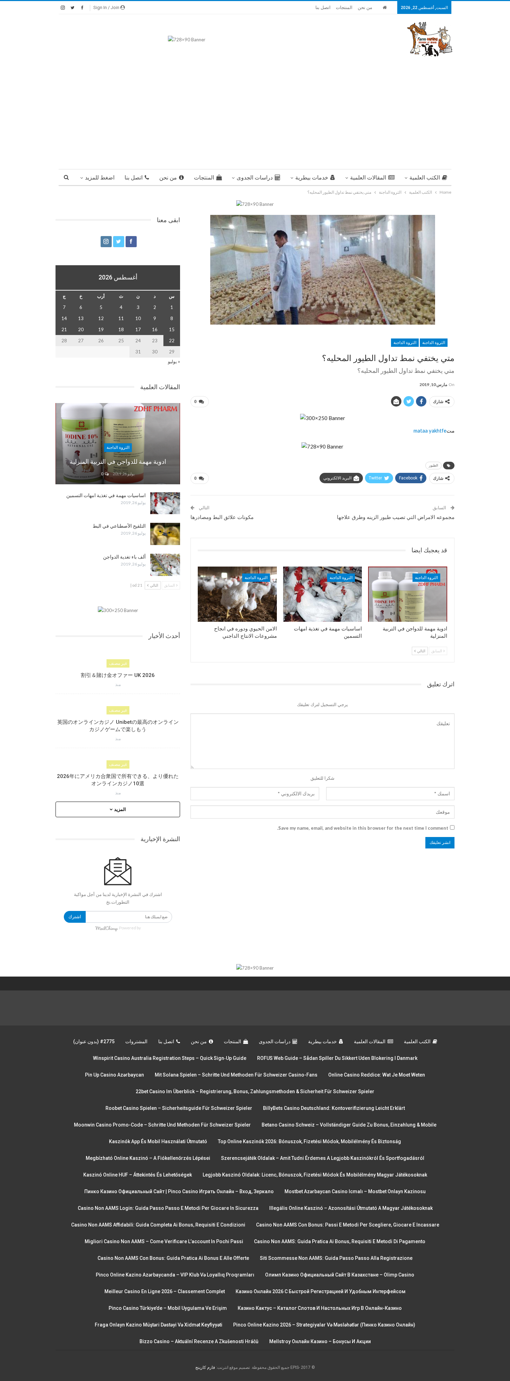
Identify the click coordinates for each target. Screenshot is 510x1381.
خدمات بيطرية (311, 177)
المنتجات (344, 7)
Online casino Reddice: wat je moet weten (376, 1075)
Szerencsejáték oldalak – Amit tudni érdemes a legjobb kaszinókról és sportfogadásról (322, 1158)
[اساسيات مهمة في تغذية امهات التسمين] (322, 594)
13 (81, 318)
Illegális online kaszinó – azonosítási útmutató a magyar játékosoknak (351, 1208)
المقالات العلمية (368, 177)
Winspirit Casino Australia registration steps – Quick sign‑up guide (169, 1058)
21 (64, 329)
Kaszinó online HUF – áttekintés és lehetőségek (137, 1175)
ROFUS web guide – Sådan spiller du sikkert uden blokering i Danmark (337, 1058)
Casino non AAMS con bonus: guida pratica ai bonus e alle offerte (173, 1258)
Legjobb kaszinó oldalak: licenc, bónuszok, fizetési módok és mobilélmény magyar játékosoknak (315, 1175)
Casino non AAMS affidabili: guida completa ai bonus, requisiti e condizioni (158, 1225)
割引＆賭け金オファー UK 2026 (118, 675)
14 (64, 318)
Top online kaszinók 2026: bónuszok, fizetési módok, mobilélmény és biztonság (309, 1141)
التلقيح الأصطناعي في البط (119, 526)
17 (138, 329)
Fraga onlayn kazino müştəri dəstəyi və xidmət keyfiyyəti (158, 1325)
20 (81, 329)
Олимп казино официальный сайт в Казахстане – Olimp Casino (339, 1275)
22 (172, 340)
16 (155, 329)
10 (138, 318)
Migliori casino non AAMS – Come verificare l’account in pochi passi (164, 1241)
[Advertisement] (255, 110)
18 (121, 329)
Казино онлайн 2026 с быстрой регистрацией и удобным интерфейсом (321, 1291)
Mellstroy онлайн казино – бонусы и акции (320, 1341)
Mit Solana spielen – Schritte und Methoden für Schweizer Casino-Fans (236, 1075)
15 (172, 329)
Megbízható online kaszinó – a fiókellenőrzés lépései (148, 1158)
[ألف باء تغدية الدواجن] (165, 565)
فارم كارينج (205, 1367)
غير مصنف (118, 663)
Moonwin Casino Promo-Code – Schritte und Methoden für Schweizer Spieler (162, 1125)
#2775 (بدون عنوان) (93, 1041)
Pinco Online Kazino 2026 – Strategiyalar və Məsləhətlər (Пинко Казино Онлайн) (324, 1325)
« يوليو (174, 361)
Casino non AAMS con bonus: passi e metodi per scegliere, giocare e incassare (347, 1225)
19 (101, 329)
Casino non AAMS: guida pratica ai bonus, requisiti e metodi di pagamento (339, 1241)
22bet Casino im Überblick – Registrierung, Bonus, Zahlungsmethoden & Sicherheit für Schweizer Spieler (255, 1091)
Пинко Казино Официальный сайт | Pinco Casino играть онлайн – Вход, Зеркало (179, 1191)
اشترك (74, 916)
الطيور (433, 465)
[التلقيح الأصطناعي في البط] (165, 534)
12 (101, 318)
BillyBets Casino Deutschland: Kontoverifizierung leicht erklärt (334, 1108)
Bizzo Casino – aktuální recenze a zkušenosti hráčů (198, 1341)
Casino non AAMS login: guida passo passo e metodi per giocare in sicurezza (168, 1208)
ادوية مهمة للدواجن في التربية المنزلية (118, 461)
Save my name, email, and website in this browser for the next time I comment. (362, 828)
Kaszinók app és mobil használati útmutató (158, 1141)
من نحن (365, 7)
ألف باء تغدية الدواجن (124, 557)
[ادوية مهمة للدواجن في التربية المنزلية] (407, 594)
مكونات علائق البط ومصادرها (222, 517)
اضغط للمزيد (99, 177)
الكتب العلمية (424, 177)
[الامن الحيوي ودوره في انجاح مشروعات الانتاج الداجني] (237, 594)
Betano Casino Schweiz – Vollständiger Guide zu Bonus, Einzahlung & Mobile (349, 1125)
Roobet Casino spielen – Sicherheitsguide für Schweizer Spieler (178, 1108)
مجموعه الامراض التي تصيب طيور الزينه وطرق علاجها (395, 517)
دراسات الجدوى (255, 177)
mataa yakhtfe (430, 430)
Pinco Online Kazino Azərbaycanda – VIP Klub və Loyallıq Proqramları (175, 1275)
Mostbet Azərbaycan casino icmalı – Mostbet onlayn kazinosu (355, 1191)
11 (121, 318)
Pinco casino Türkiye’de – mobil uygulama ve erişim (168, 1308)
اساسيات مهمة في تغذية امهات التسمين (106, 495)
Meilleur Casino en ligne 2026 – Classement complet (164, 1291)
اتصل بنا (323, 7)
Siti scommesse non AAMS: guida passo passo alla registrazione (336, 1258)
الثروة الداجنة (433, 342)
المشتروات (136, 1041)
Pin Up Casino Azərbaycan (114, 1075)
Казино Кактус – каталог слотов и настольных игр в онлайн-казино (320, 1308)
